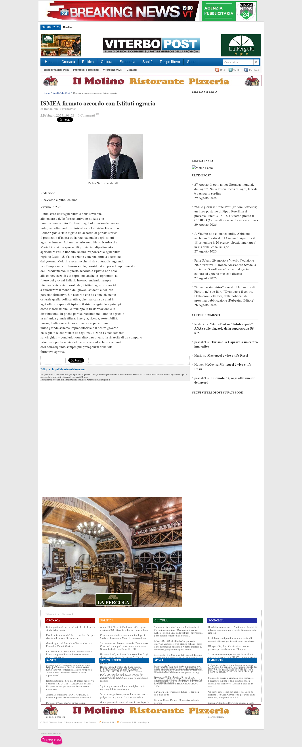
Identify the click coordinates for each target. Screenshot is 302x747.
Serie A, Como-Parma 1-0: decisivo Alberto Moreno (176, 701)
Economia (127, 62)
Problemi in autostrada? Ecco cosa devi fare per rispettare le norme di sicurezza (70, 636)
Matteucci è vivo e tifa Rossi (227, 355)
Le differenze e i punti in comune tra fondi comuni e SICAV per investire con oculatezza (231, 639)
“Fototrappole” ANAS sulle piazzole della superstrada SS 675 (224, 328)
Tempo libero (170, 62)
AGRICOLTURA (61, 92)
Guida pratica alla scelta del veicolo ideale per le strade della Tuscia (70, 628)
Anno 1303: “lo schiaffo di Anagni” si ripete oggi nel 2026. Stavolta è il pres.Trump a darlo (124, 628)
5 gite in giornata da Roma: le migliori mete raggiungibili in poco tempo (122, 687)
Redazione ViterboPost (60, 108)
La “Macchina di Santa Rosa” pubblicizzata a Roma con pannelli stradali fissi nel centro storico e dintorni (69, 654)
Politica (88, 62)
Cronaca (68, 62)
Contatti (132, 69)
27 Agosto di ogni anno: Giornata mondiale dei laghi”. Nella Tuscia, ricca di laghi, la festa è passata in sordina (226, 188)
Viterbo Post (55, 722)
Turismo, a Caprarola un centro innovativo (226, 344)
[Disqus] (115, 437)
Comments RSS (128, 722)
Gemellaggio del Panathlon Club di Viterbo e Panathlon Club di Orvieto (69, 645)
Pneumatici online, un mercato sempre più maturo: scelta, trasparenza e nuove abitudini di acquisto (124, 677)
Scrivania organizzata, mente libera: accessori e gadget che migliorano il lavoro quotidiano (124, 695)
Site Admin (90, 722)
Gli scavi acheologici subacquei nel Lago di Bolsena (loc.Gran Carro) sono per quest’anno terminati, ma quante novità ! (231, 694)
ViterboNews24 (112, 69)
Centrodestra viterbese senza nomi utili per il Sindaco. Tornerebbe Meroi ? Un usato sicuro (123, 636)
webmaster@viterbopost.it (98, 379)
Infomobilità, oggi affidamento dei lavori (224, 380)
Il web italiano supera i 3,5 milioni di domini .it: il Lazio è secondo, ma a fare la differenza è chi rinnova (232, 629)
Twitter (237, 70)
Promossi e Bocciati (86, 69)
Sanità (147, 62)
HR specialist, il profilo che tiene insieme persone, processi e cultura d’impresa (229, 647)
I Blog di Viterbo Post (56, 69)
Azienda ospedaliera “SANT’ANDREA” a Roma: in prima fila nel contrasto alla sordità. (69, 696)
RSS (222, 70)
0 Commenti (86, 115)
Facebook (254, 70)
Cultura (106, 62)
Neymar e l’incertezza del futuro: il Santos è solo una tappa (176, 693)
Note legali (143, 722)
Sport (191, 62)
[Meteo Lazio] (202, 167)
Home (49, 62)
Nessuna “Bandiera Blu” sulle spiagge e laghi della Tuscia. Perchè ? (231, 704)
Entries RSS (108, 722)
